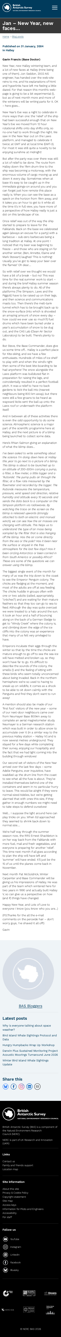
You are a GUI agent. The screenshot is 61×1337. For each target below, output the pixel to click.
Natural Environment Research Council (22, 1132)
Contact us (9, 1161)
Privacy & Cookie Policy (15, 1192)
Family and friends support (18, 1165)
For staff (7, 1217)
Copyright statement (14, 1196)
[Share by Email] (37, 1086)
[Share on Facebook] (13, 1086)
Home (6, 36)
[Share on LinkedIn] (29, 1086)
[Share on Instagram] (21, 1086)
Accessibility (9, 1212)
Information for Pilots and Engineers (23, 1209)
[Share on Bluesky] (6, 1086)
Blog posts (18, 36)
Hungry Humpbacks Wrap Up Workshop (29, 1045)
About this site (11, 1188)
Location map (10, 1169)
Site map (8, 1200)
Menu (54, 7)
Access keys (9, 1204)
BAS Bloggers (30, 1006)
